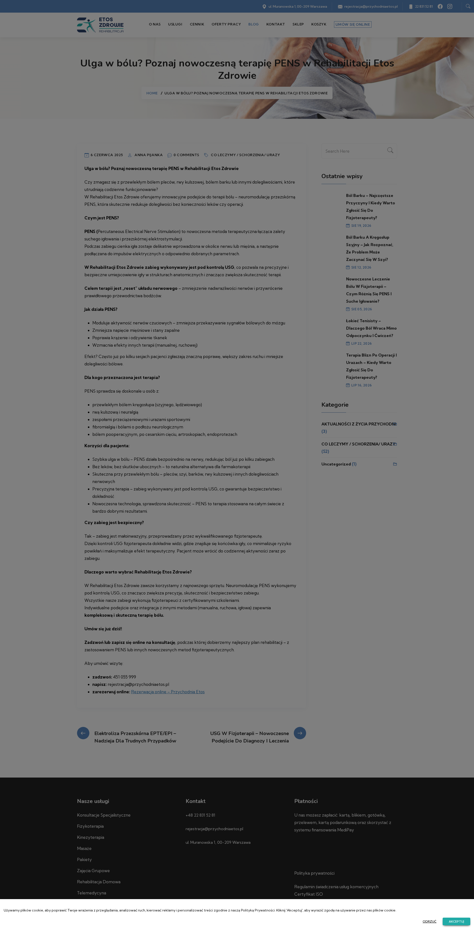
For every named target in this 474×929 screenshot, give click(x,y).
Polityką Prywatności (258, 910)
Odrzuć (429, 921)
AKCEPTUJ (456, 921)
